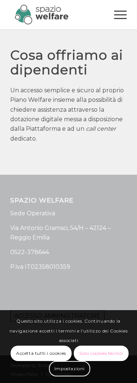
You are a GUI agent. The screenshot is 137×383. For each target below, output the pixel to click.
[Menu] (117, 14)
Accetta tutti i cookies (41, 353)
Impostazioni (69, 368)
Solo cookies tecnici (101, 353)
